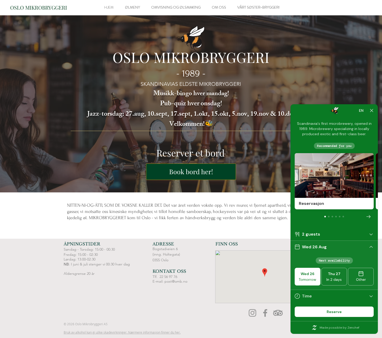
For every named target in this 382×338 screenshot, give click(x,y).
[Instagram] (252, 313)
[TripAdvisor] (278, 313)
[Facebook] (265, 313)
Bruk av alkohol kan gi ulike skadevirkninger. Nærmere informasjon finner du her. (122, 332)
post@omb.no (175, 281)
